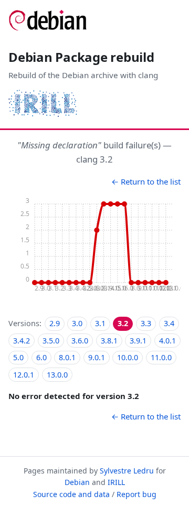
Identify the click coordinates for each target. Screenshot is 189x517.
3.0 (77, 323)
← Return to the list (146, 181)
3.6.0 (79, 341)
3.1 (100, 323)
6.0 (41, 357)
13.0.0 (57, 375)
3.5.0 (51, 341)
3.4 (169, 323)
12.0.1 (23, 375)
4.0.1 (167, 341)
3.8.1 (109, 341)
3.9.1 (138, 341)
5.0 (18, 357)
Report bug (136, 494)
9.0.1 (96, 357)
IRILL (116, 482)
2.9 (54, 323)
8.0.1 (67, 357)
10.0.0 (127, 357)
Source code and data (71, 494)
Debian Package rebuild (81, 57)
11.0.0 (161, 357)
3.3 (146, 323)
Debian (77, 482)
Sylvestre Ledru (127, 471)
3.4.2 (21, 341)
